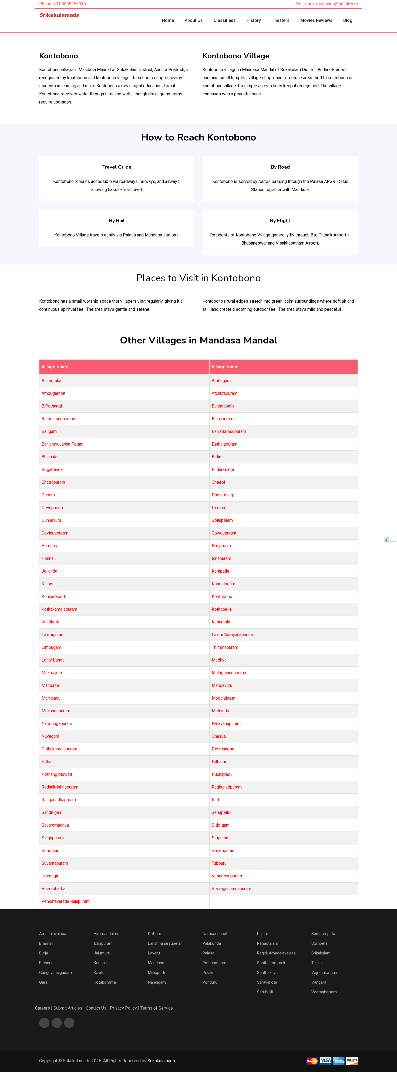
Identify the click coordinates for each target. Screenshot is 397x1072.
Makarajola (52, 672)
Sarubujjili (265, 992)
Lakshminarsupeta (164, 943)
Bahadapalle (223, 406)
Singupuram (53, 837)
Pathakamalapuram (59, 749)
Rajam (262, 933)
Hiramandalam (106, 933)
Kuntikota (50, 622)
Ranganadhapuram (59, 799)
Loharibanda (53, 660)
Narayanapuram (226, 723)
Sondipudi (51, 850)
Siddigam (221, 825)
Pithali (47, 761)
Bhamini (46, 943)
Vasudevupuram (227, 876)
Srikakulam (321, 953)
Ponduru (210, 982)
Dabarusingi (223, 494)
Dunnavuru (51, 520)
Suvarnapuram (55, 863)
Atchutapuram (224, 393)
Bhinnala (49, 456)
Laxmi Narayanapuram (232, 634)
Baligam (49, 431)
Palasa (208, 953)
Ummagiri (50, 876)
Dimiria (218, 507)
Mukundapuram (56, 710)
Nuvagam (50, 736)
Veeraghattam (324, 992)
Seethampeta (323, 933)
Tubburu (219, 863)
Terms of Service (156, 1008)
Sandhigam (52, 812)
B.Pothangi (52, 406)
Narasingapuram (57, 723)
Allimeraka (51, 380)
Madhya (219, 660)
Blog (347, 20)
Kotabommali (105, 982)
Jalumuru (102, 953)
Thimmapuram (225, 647)
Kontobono (222, 596)
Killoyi (47, 583)
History (254, 20)
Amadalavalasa (52, 933)
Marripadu (51, 698)
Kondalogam (223, 583)
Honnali (49, 558)
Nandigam (157, 982)
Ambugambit (53, 393)
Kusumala (221, 622)
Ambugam (221, 380)
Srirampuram (223, 850)
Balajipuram (222, 418)
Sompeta (319, 943)
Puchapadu (222, 774)
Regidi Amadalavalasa (276, 953)
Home (168, 20)
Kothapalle (222, 609)
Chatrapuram (53, 482)
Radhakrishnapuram (60, 787)
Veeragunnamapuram (231, 888)
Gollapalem (222, 520)
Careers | (43, 1008)
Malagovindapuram (229, 672)
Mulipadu (220, 710)
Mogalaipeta (223, 698)
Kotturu (154, 933)
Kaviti (98, 972)
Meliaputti (156, 972)
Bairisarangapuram (59, 418)
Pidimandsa (223, 749)
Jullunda (49, 571)
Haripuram (221, 545)
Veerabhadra (53, 888)
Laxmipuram (53, 634)
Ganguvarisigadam (55, 972)
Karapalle (220, 571)
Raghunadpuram (227, 787)
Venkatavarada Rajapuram (66, 901)
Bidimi (218, 456)
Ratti (216, 799)
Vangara (318, 982)
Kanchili (100, 962)
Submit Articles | (69, 1008)
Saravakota (267, 982)
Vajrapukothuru (324, 972)
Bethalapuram (224, 444)
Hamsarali (51, 545)
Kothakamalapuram (59, 609)
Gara (43, 982)
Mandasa (50, 685)
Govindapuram (55, 533)
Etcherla (46, 962)
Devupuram (52, 507)
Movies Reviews (316, 20)
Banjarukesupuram (229, 431)
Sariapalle (221, 812)
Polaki (208, 972)
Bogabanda (52, 469)
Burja (43, 953)
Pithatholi (221, 761)
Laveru (154, 953)
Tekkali (317, 962)
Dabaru (48, 494)
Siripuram (221, 837)
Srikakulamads (161, 1060)
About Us (194, 20)
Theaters (281, 20)
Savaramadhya (55, 825)
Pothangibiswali (57, 774)
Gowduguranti (224, 533)
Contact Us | (97, 1008)
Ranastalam (267, 943)
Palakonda (212, 943)
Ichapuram (221, 558)
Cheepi (218, 482)
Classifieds (225, 20)
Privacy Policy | (124, 1008)
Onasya (219, 736)
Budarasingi (223, 469)
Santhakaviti (267, 972)
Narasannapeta (216, 933)
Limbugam (51, 647)
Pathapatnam (214, 962)
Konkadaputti (54, 596)
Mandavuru (222, 685)
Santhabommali (271, 962)
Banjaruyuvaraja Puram (62, 444)
